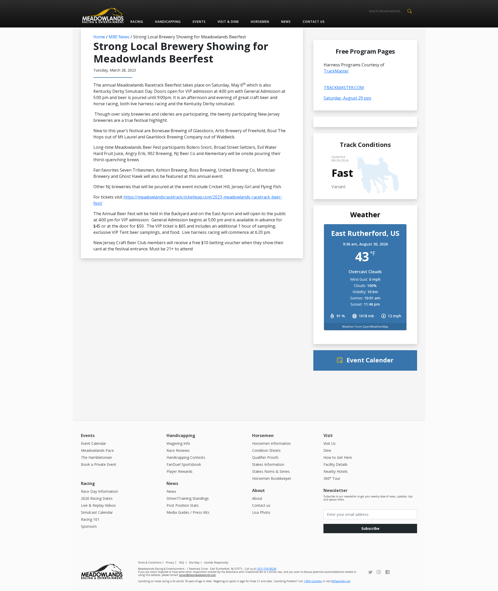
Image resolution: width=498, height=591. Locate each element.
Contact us (314, 21)
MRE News (119, 37)
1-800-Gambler (313, 581)
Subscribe (370, 528)
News (286, 21)
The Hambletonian (96, 457)
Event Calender (370, 360)
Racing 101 (90, 519)
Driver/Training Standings (188, 498)
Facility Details (335, 464)
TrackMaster (336, 71)
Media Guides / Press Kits (188, 512)
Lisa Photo (261, 512)
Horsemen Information (271, 443)
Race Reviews (178, 450)
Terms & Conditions (149, 562)
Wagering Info (178, 443)
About (257, 498)
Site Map (194, 562)
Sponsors (89, 526)
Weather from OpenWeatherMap (365, 326)
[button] (409, 11)
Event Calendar (93, 443)
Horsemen (260, 21)
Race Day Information (99, 491)
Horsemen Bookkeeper (271, 478)
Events (199, 21)
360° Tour (331, 478)
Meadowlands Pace (97, 450)
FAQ (181, 562)
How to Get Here (337, 457)
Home (99, 37)
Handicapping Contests (186, 457)
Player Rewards (179, 471)
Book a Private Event (98, 464)
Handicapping (168, 21)
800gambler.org (340, 581)
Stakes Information (268, 464)
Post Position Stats (183, 505)
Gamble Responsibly (216, 562)
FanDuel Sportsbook (184, 464)
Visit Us (329, 443)
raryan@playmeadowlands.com (197, 575)
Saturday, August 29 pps (347, 98)
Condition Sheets (266, 450)
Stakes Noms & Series (271, 471)
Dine (327, 450)
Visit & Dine (228, 21)
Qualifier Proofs (265, 457)
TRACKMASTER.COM (344, 87)
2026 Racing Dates (97, 498)
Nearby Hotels (335, 471)
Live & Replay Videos (98, 505)
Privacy (170, 562)
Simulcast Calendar (97, 512)
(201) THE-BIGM (266, 569)
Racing (136, 21)
